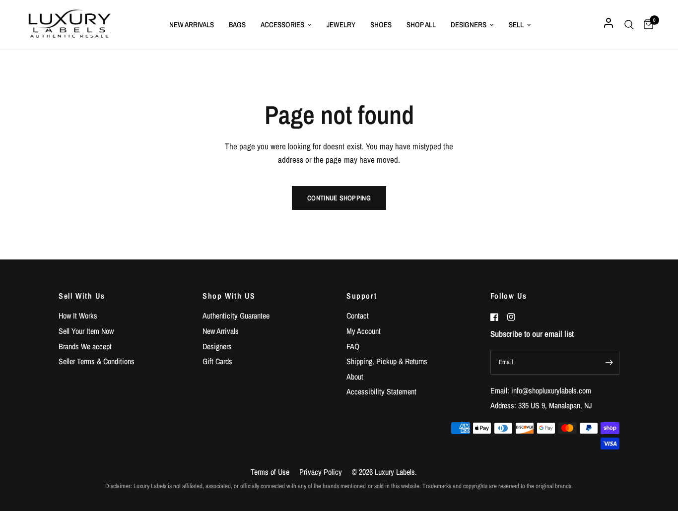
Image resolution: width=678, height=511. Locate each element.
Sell (516, 24)
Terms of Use (270, 471)
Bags (237, 24)
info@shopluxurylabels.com (551, 390)
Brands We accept (85, 346)
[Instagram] (514, 317)
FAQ (352, 346)
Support (361, 296)
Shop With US (229, 296)
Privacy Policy (320, 471)
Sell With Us (82, 296)
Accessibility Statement (381, 391)
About (354, 376)
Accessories (282, 24)
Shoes (381, 24)
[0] (646, 25)
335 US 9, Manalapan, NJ (555, 405)
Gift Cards (217, 361)
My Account (363, 330)
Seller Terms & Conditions (97, 361)
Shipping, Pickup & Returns (386, 361)
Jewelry (341, 24)
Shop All (421, 24)
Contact (357, 315)
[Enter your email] (609, 363)
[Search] (629, 25)
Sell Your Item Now (86, 330)
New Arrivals (191, 24)
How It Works (78, 315)
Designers (468, 24)
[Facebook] (497, 317)
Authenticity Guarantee (236, 315)
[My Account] (608, 25)
